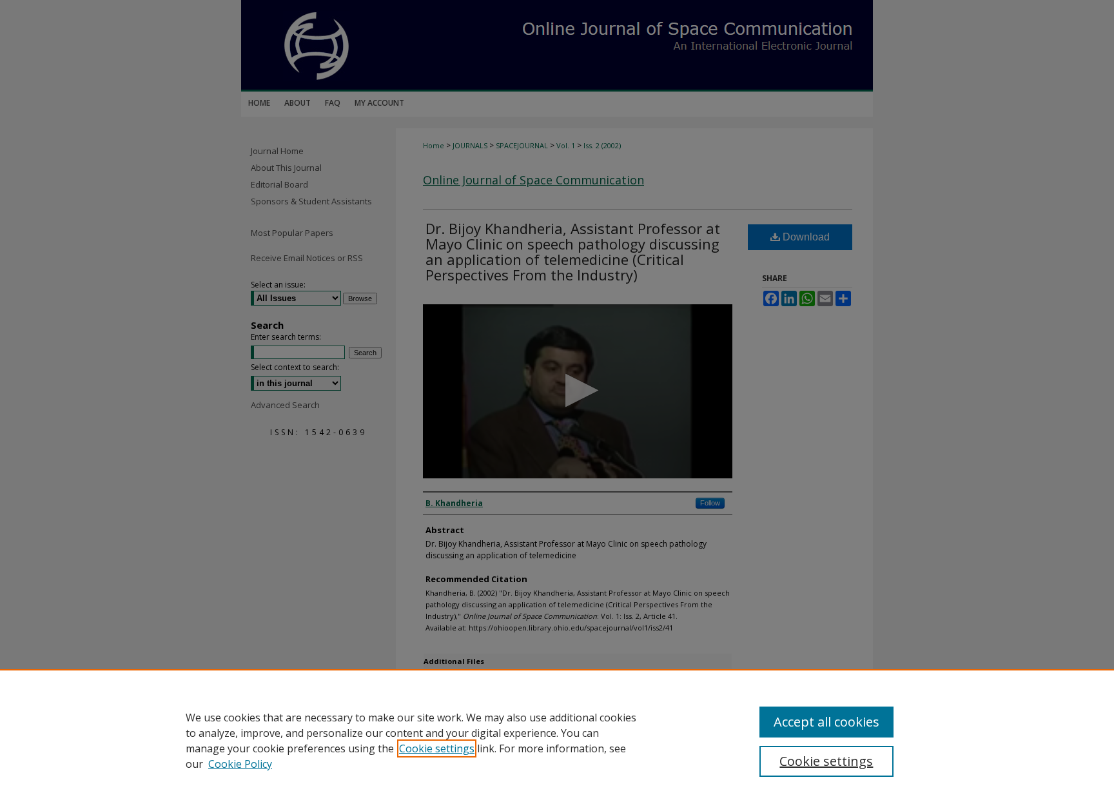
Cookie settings (436, 748)
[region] (557, 740)
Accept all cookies (826, 721)
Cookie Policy (240, 764)
